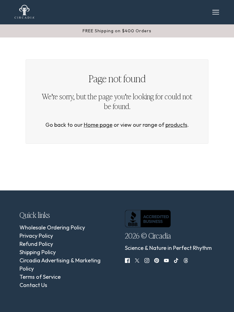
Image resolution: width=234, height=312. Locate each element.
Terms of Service (40, 276)
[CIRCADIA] (24, 12)
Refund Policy (36, 243)
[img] (127, 259)
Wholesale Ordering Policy (52, 227)
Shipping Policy (38, 252)
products (176, 124)
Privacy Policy (36, 235)
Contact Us (33, 285)
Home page (98, 124)
